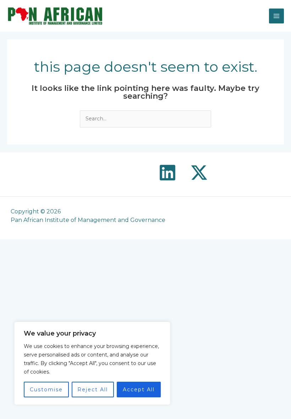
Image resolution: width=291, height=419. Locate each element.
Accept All (139, 389)
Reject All (92, 389)
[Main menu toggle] (276, 16)
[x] (199, 172)
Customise (46, 389)
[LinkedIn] (167, 172)
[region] (92, 363)
